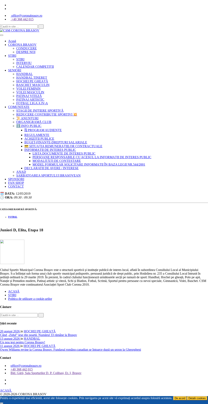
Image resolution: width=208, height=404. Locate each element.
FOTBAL (12, 217)
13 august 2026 (10, 338)
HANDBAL (32, 338)
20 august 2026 (10, 331)
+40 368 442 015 (22, 19)
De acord (180, 398)
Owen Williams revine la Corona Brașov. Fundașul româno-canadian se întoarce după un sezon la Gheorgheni (70, 349)
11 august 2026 (10, 346)
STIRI (12, 295)
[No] (1, 403)
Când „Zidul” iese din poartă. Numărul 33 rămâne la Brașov (38, 335)
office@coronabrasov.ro (26, 15)
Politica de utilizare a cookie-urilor (30, 298)
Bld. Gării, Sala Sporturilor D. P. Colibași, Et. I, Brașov (46, 373)
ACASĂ (14, 291)
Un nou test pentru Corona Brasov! (22, 342)
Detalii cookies (197, 398)
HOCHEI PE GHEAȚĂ (40, 331)
